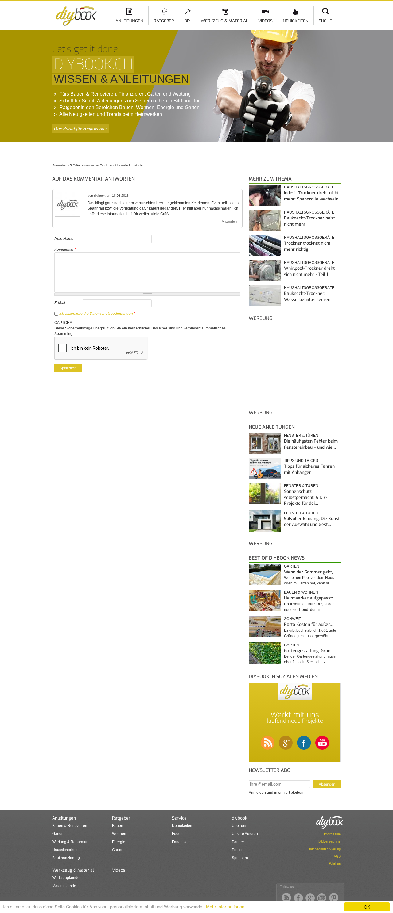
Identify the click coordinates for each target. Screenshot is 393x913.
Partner (238, 842)
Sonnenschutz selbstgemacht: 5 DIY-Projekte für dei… (305, 497)
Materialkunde (64, 886)
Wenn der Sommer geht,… (310, 572)
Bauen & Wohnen (301, 592)
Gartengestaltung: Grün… (309, 651)
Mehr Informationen (225, 906)
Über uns (239, 826)
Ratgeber (164, 21)
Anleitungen (129, 21)
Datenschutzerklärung (324, 849)
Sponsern (240, 858)
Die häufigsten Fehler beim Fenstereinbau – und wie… (311, 444)
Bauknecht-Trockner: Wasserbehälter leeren (307, 296)
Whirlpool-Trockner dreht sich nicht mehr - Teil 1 (309, 271)
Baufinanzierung (66, 858)
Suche (325, 21)
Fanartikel (180, 842)
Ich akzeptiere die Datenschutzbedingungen (96, 313)
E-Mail (59, 303)
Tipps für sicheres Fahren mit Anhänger (309, 469)
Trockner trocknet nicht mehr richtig (307, 246)
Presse (237, 850)
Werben (335, 863)
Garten (291, 566)
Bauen (117, 826)
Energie (118, 842)
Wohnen (119, 833)
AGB (337, 856)
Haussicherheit (64, 850)
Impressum (332, 834)
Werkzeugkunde (66, 878)
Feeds (177, 833)
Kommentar (65, 249)
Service (179, 818)
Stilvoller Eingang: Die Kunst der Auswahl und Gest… (312, 522)
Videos (265, 21)
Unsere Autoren (245, 833)
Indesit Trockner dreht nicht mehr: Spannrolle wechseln (311, 196)
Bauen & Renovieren (69, 826)
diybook (239, 818)
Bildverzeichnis (329, 841)
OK (367, 906)
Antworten (229, 221)
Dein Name (63, 239)
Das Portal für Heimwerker (80, 128)
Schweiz (292, 619)
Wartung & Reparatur (70, 842)
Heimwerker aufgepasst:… (310, 598)
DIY (187, 21)
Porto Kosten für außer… (308, 624)
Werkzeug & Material (224, 21)
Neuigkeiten (296, 21)
